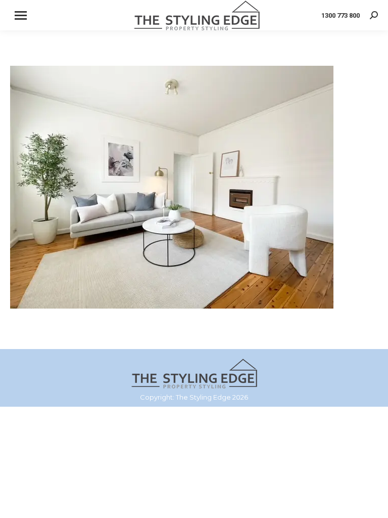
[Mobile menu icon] (20, 15)
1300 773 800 (340, 15)
